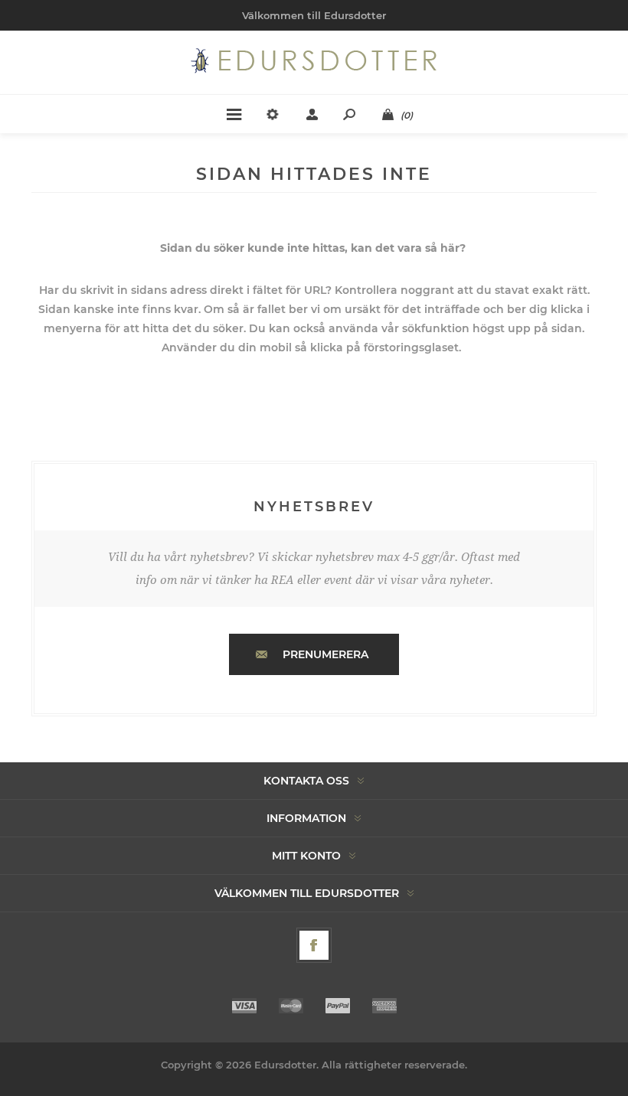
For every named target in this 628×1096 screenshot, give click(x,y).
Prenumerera (325, 654)
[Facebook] (314, 945)
